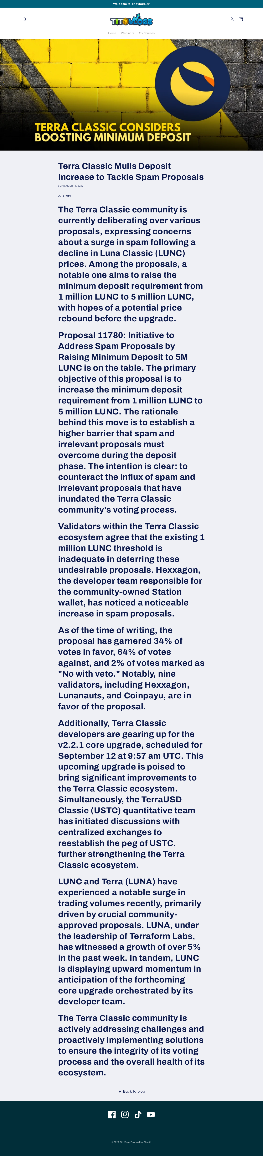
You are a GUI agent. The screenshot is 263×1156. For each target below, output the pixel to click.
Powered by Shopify (141, 1142)
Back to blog (134, 1091)
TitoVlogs (125, 1142)
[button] (24, 19)
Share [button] (67, 195)
